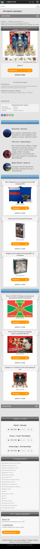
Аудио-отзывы (20, 419)
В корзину (16, 208)
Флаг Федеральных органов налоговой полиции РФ (20, 183)
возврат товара (32, 540)
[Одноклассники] (7, 115)
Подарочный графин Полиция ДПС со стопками (20, 254)
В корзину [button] (13, 70)
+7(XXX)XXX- (8, 525)
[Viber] (2, 115)
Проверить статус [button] (10, 532)
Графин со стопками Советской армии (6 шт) (20, 368)
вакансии (12, 542)
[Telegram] (10, 115)
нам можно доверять (20, 540)
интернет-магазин (7, 540)
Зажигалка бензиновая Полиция (20, 218)
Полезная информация (23, 542)
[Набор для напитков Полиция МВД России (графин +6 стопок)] (20, 44)
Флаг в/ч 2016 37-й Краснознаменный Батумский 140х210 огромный (20, 297)
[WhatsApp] (12, 115)
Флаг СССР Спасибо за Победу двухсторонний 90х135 (20, 332)
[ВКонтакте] (5, 115)
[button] (38, 6)
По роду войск (20, 459)
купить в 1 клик (20, 74)
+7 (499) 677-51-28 (11, 2)
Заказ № (6, 520)
